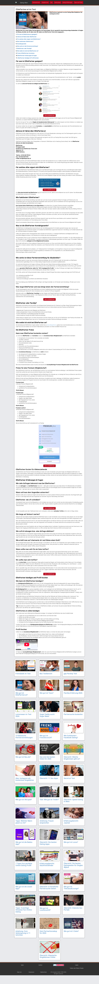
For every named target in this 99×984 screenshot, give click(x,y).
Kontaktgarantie (21, 43)
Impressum (31, 972)
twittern (40, 965)
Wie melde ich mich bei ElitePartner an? (27, 51)
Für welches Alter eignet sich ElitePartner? (29, 39)
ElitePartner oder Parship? (24, 48)
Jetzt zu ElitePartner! (49, 115)
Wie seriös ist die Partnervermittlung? (27, 46)
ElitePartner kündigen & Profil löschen (28, 58)
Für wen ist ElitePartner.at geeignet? (27, 34)
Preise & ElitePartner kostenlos (25, 53)
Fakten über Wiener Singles (77, 968)
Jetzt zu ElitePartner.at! (49, 189)
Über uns (19, 972)
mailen (76, 965)
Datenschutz (43, 972)
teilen (22, 965)
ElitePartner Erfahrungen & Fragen (27, 55)
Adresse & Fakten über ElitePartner (27, 36)
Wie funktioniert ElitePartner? (25, 41)
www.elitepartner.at (51, 325)
